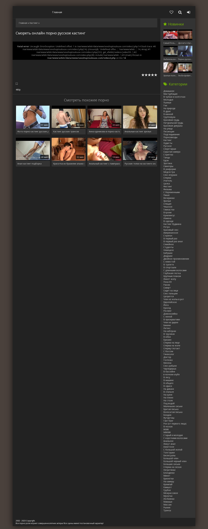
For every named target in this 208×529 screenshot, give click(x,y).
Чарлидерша (169, 368)
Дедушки (167, 255)
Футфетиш (168, 417)
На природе (169, 108)
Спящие (167, 203)
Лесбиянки (168, 498)
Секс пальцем (170, 293)
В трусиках (169, 333)
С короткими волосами (175, 438)
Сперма (167, 177)
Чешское (167, 206)
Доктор (167, 357)
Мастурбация (170, 93)
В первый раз (170, 238)
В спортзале (169, 267)
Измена (167, 218)
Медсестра (169, 171)
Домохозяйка (170, 313)
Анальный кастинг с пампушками (104, 163)
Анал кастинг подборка (29, 163)
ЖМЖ (166, 429)
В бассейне (169, 371)
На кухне (167, 394)
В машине (168, 380)
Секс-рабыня (170, 365)
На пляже (168, 397)
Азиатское (168, 446)
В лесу (166, 377)
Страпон (167, 235)
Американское (170, 232)
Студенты (168, 247)
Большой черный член (175, 461)
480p (18, 89)
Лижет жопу (169, 279)
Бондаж (167, 414)
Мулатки (167, 495)
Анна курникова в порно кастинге (104, 131)
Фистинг (167, 186)
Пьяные (167, 102)
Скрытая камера (171, 151)
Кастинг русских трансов (66, 131)
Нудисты (167, 143)
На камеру (168, 481)
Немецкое (168, 250)
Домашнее (168, 91)
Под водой (169, 403)
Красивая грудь (171, 119)
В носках (168, 426)
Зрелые (167, 200)
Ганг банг (168, 420)
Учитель (167, 180)
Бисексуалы (169, 455)
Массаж (167, 504)
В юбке (167, 336)
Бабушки (167, 252)
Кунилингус (169, 215)
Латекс (167, 328)
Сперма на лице (171, 342)
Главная (57, 12)
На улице (168, 128)
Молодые (168, 99)
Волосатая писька (172, 412)
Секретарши (169, 148)
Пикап (166, 195)
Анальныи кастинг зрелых (138, 131)
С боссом (168, 351)
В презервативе (171, 319)
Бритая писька (170, 409)
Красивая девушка (172, 125)
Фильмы (167, 189)
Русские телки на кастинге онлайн (140, 163)
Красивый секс (170, 229)
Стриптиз (168, 154)
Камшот (167, 487)
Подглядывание (171, 134)
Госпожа (168, 360)
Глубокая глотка (172, 273)
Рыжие (166, 507)
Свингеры (168, 166)
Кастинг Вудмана (172, 224)
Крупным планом (172, 276)
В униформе (169, 169)
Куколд (167, 307)
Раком (166, 284)
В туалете (168, 264)
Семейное (168, 244)
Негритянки (169, 469)
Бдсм (166, 160)
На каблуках (169, 331)
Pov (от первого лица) (174, 423)
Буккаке (167, 339)
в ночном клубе (171, 374)
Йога (166, 305)
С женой (167, 316)
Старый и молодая (173, 435)
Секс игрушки (170, 174)
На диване (168, 388)
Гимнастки (168, 209)
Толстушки (169, 452)
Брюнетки (168, 478)
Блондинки (169, 472)
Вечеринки (169, 198)
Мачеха (167, 362)
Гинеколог (168, 354)
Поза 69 (167, 281)
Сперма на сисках (172, 467)
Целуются (168, 296)
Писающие (168, 131)
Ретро (166, 226)
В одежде (168, 221)
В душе (167, 111)
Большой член (170, 458)
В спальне (168, 391)
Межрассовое (170, 493)
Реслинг (167, 310)
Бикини (167, 325)
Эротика (167, 163)
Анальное (168, 440)
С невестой (169, 261)
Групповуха (169, 117)
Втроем (167, 212)
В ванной (168, 114)
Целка (166, 183)
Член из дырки (170, 322)
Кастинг (167, 140)
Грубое (167, 490)
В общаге (168, 383)
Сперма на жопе (171, 345)
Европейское (170, 302)
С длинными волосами (175, 270)
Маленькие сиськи (172, 406)
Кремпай (167, 484)
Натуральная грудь (173, 122)
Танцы (166, 157)
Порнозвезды (170, 137)
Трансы (167, 510)
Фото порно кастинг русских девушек (32, 131)
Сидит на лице (170, 290)
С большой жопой (172, 449)
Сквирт (167, 287)
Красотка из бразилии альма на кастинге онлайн (68, 163)
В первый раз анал (173, 241)
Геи (165, 105)
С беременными (171, 192)
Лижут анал (169, 443)
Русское (167, 145)
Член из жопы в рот (173, 299)
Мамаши (167, 501)
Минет (166, 475)
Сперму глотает (171, 348)
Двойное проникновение (176, 258)
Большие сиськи (171, 464)
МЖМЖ (167, 432)
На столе (168, 400)
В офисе (167, 386)
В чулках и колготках (174, 96)
